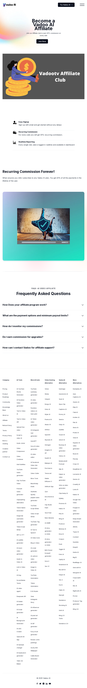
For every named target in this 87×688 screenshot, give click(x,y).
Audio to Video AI (19, 560)
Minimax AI (62, 529)
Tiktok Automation (34, 584)
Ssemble (76, 542)
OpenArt (47, 435)
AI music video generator (20, 551)
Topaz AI (76, 532)
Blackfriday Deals (34, 485)
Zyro (46, 491)
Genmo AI (76, 479)
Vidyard (47, 399)
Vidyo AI (61, 424)
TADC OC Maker (20, 662)
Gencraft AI (77, 567)
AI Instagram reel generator (35, 433)
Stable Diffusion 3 (48, 480)
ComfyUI (76, 537)
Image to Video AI (33, 568)
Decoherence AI (49, 498)
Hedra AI (76, 552)
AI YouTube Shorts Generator (20, 392)
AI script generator (34, 549)
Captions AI (63, 409)
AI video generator (34, 401)
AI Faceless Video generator (20, 403)
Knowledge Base (6, 408)
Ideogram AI (77, 572)
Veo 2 (61, 580)
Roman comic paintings (35, 641)
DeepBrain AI (77, 469)
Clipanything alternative (21, 501)
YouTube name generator (20, 472)
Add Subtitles (21, 464)
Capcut (75, 412)
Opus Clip (62, 404)
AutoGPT (34, 441)
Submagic (62, 389)
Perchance (48, 468)
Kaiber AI (76, 494)
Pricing (5, 389)
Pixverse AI (62, 503)
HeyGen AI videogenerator (76, 446)
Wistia (47, 394)
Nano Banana (49, 518)
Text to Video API (21, 420)
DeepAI (75, 547)
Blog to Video (35, 543)
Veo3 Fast (48, 513)
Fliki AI (75, 422)
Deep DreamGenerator (77, 520)
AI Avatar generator (20, 603)
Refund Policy (7, 425)
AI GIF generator (34, 625)
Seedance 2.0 (63, 623)
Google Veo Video (77, 501)
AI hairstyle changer (20, 646)
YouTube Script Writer (35, 507)
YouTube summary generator (34, 392)
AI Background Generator (21, 620)
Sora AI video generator (35, 447)
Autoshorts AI (63, 394)
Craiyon (61, 539)
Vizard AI (62, 435)
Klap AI (75, 407)
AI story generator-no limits (48, 531)
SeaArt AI (48, 458)
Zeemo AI (76, 402)
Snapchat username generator (20, 519)
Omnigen (48, 445)
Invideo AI (76, 417)
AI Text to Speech (34, 531)
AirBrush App (49, 486)
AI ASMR (47, 523)
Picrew (75, 596)
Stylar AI (47, 414)
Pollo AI (61, 554)
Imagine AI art (48, 451)
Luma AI (75, 489)
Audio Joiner (21, 443)
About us (5, 415)
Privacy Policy (7, 435)
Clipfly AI (62, 559)
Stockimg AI (63, 605)
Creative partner (5, 450)
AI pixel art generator (34, 617)
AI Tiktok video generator (34, 422)
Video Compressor (21, 449)
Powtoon (62, 524)
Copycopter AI (77, 579)
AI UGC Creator (19, 630)
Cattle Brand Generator (35, 657)
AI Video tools (35, 538)
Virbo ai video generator (63, 486)
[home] (9, 5)
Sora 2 (47, 561)
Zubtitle (61, 429)
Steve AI (75, 427)
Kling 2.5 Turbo (62, 617)
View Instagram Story (34, 599)
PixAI (60, 544)
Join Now (42, 41)
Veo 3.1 (47, 566)
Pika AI (61, 513)
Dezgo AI (48, 404)
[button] (82, 5)
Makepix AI (48, 463)
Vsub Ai (61, 399)
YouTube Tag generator (35, 523)
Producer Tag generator (77, 602)
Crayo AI (76, 464)
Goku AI (47, 409)
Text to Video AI (21, 412)
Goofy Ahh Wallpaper (34, 649)
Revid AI (75, 454)
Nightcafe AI (77, 591)
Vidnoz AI (62, 456)
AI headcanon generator (21, 654)
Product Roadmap (6, 395)
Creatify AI (76, 484)
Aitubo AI (48, 424)
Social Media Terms (21, 581)
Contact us (6, 457)
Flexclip (75, 459)
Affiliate (5, 420)
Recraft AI (62, 569)
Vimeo (47, 389)
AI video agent (19, 589)
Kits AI (75, 586)
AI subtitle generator (20, 541)
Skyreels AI (48, 440)
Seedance (62, 600)
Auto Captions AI (77, 395)
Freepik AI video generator (76, 510)
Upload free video (21, 428)
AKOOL (75, 527)
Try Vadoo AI (66, 5)
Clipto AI (61, 590)
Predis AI (76, 432)
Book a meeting (5, 442)
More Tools (34, 478)
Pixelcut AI (48, 419)
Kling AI (61, 519)
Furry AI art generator (34, 633)
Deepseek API (21, 596)
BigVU (75, 557)
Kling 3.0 (76, 609)
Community (6, 402)
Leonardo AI (77, 474)
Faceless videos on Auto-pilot (34, 411)
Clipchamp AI (63, 493)
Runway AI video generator (62, 448)
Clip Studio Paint (48, 506)
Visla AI (75, 438)
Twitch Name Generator (21, 509)
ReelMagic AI (77, 562)
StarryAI (61, 595)
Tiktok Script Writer (21, 528)
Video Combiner (20, 457)
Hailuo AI (62, 508)
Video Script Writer (35, 515)
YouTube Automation (34, 576)
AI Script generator (20, 611)
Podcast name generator (20, 491)
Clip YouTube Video (21, 482)
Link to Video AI (21, 568)
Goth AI (61, 610)
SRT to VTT (20, 535)
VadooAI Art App (21, 638)
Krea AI (61, 534)
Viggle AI (62, 549)
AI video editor (33, 455)
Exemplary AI (77, 389)
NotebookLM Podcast (63, 462)
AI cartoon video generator (34, 559)
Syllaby (61, 498)
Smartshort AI (63, 564)
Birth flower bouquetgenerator (48, 553)
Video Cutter (35, 473)
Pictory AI (62, 414)
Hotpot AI (62, 575)
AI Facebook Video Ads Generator (35, 465)
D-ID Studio (34, 591)
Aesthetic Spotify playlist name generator (35, 496)
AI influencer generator (35, 609)
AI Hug (19, 575)
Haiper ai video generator (62, 477)
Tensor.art (48, 473)
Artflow (47, 429)
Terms (5, 430)
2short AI (62, 440)
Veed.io (61, 419)
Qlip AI (61, 469)
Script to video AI (19, 436)
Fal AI (60, 585)
